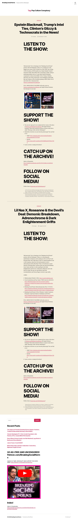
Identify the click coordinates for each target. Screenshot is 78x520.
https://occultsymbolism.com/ (46, 278)
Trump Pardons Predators (49, 196)
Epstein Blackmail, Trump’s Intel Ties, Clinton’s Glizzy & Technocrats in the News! (39, 28)
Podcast (39, 20)
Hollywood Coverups (41, 193)
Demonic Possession (37, 405)
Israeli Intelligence (48, 193)
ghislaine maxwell (32, 193)
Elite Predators (35, 192)
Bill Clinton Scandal (44, 190)
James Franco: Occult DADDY (15, 443)
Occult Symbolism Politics (42, 195)
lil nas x (44, 407)
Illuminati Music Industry (38, 407)
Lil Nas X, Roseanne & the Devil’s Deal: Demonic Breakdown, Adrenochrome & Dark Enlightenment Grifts (39, 216)
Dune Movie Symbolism (46, 405)
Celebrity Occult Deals (48, 404)
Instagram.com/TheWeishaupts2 (38, 186)
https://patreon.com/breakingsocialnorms (21, 462)
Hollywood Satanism (29, 407)
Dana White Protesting (49, 191)
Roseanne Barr (45, 408)
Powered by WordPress (27, 517)
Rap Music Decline (33, 196)
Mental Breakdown (50, 407)
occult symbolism (28, 408)
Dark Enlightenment (29, 405)
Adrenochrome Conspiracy (30, 404)
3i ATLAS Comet (28, 190)
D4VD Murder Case (40, 191)
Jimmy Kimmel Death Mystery (31, 195)
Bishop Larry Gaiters (40, 404)
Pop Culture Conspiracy (36, 408)
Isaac (35, 36)
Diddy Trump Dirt (28, 192)
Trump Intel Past (40, 196)
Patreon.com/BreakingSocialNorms (32, 82)
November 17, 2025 (43, 36)
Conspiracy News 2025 (31, 191)
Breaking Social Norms (8, 2)
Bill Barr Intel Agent (36, 190)
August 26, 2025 (43, 226)
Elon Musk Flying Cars (42, 192)
